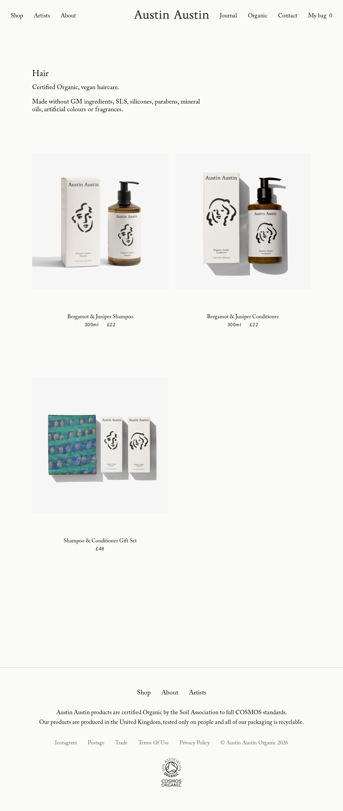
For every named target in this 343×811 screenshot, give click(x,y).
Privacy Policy (195, 743)
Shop (17, 16)
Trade (121, 743)
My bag (320, 16)
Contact (287, 16)
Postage (96, 743)
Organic (257, 16)
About (68, 16)
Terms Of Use (153, 743)
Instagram (66, 743)
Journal (228, 16)
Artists (42, 16)
